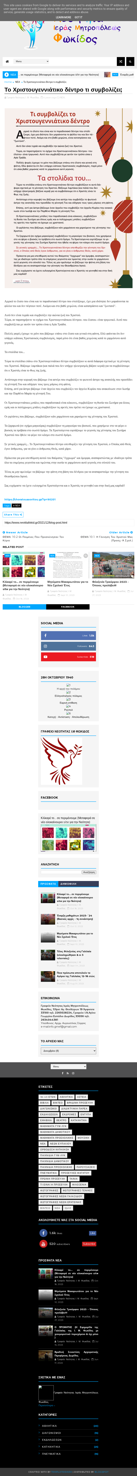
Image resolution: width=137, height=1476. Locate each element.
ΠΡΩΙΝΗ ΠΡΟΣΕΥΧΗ (52, 1178)
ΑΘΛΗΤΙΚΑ (66, 1097)
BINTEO (45, 1208)
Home (8, 81)
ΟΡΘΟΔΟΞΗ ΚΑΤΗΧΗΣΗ (54, 1149)
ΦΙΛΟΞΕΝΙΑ (79, 1184)
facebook (67, 606)
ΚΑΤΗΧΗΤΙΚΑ (79, 1120)
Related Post (13, 547)
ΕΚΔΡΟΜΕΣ (69, 1114)
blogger (24, 606)
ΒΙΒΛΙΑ (44, 1102)
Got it (78, 17)
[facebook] (62, 1073)
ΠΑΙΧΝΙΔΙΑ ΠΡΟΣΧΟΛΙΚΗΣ (56, 1167)
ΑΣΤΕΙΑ (81, 1097)
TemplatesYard (61, 1472)
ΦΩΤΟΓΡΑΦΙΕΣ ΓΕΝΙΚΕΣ (78, 1190)
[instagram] (73, 1073)
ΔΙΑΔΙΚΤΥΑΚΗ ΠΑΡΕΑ (74, 1108)
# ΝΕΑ (16, 505)
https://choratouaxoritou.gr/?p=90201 (29, 499)
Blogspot (101, 1472)
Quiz (68, 1208)
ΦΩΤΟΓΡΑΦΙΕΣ (49, 1190)
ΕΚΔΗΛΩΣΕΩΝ (49, 1114)
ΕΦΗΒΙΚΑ (46, 1120)
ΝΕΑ (17, 81)
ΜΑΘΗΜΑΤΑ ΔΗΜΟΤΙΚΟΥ (55, 1132)
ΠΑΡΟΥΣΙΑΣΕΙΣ (86, 1167)
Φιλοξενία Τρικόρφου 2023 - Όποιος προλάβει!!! (110, 583)
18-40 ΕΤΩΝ (47, 1097)
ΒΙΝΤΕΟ (58, 1102)
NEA (82, 74)
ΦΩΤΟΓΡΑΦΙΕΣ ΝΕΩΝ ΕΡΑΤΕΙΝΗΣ (60, 1202)
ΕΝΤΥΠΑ (86, 1114)
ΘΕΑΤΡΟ (61, 1120)
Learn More (63, 17)
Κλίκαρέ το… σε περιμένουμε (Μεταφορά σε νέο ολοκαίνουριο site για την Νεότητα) (23, 585)
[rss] (68, 1073)
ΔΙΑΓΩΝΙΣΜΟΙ (48, 1108)
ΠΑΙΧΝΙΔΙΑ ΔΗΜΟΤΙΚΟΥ (54, 1161)
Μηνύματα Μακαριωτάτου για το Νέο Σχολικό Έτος (67, 583)
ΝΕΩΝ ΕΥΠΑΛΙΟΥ (60, 1143)
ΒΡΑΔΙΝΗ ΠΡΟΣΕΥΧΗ (80, 1102)
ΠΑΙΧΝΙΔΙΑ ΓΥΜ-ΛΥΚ (52, 1155)
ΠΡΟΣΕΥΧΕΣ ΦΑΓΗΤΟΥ (75, 1173)
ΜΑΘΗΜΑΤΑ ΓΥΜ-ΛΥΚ (53, 1126)
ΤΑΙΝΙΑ (74, 1178)
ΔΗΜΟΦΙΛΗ (68, 883)
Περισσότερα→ (47, 1405)
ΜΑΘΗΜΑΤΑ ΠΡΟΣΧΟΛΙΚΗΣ (56, 1138)
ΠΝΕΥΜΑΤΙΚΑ (48, 1173)
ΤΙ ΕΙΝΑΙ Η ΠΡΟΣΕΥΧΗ (54, 1184)
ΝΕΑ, (62, 97)
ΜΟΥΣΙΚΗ (83, 1138)
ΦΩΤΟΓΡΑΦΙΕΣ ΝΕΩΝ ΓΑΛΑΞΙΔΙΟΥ (61, 1196)
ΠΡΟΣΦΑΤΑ (48, 883)
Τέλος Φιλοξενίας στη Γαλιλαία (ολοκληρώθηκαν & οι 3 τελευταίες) (74, 955)
